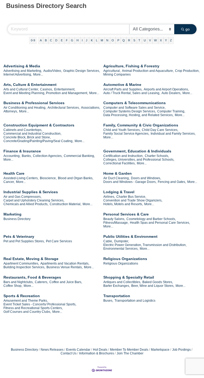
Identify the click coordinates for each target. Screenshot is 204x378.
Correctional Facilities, (119, 163)
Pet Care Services (59, 241)
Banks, (27, 156)
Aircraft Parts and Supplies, (122, 89)
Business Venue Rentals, (64, 267)
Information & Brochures (96, 353)
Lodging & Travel (118, 192)
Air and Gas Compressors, (22, 197)
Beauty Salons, (114, 219)
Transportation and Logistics (134, 300)
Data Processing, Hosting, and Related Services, (138, 115)
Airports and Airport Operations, (166, 89)
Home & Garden (117, 173)
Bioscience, (48, 178)
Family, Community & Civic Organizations (140, 125)
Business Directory (17, 219)
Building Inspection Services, (24, 267)
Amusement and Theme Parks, (25, 300)
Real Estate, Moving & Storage (30, 259)
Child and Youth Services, (122, 130)
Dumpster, (121, 241)
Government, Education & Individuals (137, 151)
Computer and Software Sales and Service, (134, 107)
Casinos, (46, 89)
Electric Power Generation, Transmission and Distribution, (144, 245)
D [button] (56, 40)
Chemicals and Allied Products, (25, 204)
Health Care (13, 173)
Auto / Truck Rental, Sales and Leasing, (131, 93)
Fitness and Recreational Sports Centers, (33, 308)
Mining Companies (117, 74)
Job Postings (181, 349)
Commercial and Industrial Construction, (32, 133)
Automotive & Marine (122, 84)
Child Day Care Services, (160, 130)
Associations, (90, 107)
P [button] (118, 40)
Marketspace (160, 349)
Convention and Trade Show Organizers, (132, 200)
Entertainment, (64, 89)
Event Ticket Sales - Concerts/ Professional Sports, (39, 304)
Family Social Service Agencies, (126, 133)
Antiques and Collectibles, (122, 282)
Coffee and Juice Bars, (65, 282)
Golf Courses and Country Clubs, (27, 312)
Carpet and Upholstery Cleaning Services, (33, 200)
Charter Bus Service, (131, 197)
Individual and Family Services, (173, 133)
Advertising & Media (21, 66)
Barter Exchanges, (116, 286)
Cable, (108, 241)
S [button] (134, 40)
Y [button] (166, 40)
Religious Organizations (125, 259)
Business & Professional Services (34, 103)
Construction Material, (65, 204)
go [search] (187, 29)
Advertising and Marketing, (22, 71)
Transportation (116, 296)
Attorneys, (10, 111)
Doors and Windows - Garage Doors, (129, 182)
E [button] (62, 40)
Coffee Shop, (12, 286)
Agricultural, (112, 71)
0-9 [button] (33, 40)
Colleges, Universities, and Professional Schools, (138, 159)
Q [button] (123, 40)
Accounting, (11, 156)
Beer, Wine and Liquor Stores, (152, 286)
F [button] (67, 40)
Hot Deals (100, 349)
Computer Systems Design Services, (129, 111)
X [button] (161, 40)
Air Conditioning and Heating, (24, 107)
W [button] (155, 40)
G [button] (72, 40)
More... (38, 74)
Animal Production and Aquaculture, (148, 71)
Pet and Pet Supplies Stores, (24, 241)
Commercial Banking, (79, 156)
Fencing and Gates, (172, 182)
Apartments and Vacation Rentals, (64, 263)
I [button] (82, 40)
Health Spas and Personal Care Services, (160, 223)
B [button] (46, 40)
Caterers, (41, 282)
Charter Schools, (157, 156)
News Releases (52, 349)
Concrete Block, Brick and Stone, (27, 137)
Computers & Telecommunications (134, 103)
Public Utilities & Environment (130, 236)
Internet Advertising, (17, 74)
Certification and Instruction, (123, 156)
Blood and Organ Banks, (75, 178)
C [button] (51, 40)
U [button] (145, 40)
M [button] (102, 40)
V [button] (150, 40)
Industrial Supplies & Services (30, 192)
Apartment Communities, (21, 263)
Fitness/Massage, (116, 223)
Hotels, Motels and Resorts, (123, 204)
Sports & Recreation (21, 296)
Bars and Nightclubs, (18, 282)
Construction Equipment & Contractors (38, 125)
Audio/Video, (52, 71)
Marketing (12, 214)
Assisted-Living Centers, (21, 178)
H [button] (77, 40)
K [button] (92, 40)
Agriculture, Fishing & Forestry (131, 66)
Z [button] (171, 40)
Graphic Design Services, (81, 71)
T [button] (139, 40)
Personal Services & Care (126, 214)
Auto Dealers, (171, 93)
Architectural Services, (64, 107)
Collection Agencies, (47, 156)
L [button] (96, 40)
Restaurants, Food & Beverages (32, 277)
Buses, (108, 300)
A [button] (41, 40)
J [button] (86, 40)
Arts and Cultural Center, (21, 89)
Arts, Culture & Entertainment (30, 84)
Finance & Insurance (22, 151)
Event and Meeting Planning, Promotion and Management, (45, 93)
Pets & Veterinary (18, 236)
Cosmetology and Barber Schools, (151, 219)
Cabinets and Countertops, (22, 130)
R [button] (129, 40)
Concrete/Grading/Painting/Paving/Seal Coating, (38, 141)
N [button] (107, 40)
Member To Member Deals (129, 349)
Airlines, (109, 197)
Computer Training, (171, 111)
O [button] (113, 40)
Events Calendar (78, 349)
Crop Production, (187, 71)
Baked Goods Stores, (157, 282)
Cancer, (9, 182)
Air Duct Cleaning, (116, 178)
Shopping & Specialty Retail (128, 277)
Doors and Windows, (146, 178)
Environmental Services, (120, 248)
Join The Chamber (130, 353)
